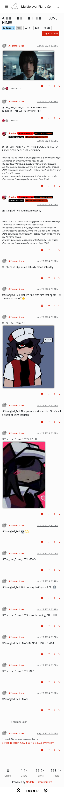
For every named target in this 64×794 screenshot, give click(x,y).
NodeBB (30, 782)
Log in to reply (51, 33)
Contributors (45, 782)
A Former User (16, 45)
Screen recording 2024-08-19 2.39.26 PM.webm (28, 742)
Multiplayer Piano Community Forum (40, 6)
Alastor (13, 133)
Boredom (9, 28)
